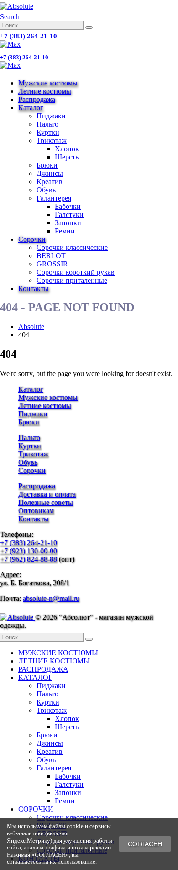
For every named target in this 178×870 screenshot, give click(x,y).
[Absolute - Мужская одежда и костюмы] (16, 6)
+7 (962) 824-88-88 (28, 559)
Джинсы (50, 173)
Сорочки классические (72, 247)
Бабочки (68, 206)
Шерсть (67, 157)
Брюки (47, 165)
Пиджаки (51, 116)
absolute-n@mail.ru (51, 598)
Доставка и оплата (47, 494)
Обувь (46, 190)
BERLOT (51, 256)
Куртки (48, 132)
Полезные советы (45, 502)
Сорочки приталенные (72, 280)
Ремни (65, 231)
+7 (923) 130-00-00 (28, 551)
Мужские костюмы (48, 83)
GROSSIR (52, 264)
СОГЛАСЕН (145, 844)
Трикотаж (52, 140)
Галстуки (69, 214)
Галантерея (54, 198)
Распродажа (36, 99)
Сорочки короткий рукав (76, 272)
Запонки (68, 223)
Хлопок (67, 149)
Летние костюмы (44, 91)
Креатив (50, 182)
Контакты (33, 288)
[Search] (89, 27)
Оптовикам (36, 511)
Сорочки (32, 239)
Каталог (30, 107)
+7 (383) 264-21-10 (28, 36)
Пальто (47, 124)
